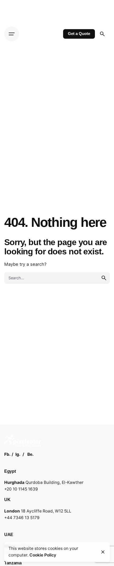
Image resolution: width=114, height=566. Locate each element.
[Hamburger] (11, 33)
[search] (104, 278)
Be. (30, 454)
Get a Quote (79, 34)
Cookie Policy (42, 555)
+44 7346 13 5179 (22, 517)
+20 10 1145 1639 (21, 489)
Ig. (17, 454)
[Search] (102, 33)
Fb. (7, 454)
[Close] (103, 552)
